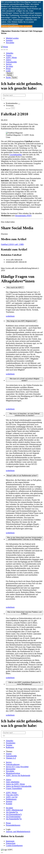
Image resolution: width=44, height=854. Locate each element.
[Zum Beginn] (2, 852)
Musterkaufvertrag (13, 773)
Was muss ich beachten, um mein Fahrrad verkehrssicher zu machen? (24, 414)
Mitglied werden (12, 38)
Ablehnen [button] (5, 26)
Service (9, 64)
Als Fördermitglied (13, 817)
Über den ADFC (12, 795)
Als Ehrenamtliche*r (14, 814)
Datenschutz (10, 843)
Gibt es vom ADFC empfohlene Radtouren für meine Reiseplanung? (24, 683)
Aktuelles (9, 53)
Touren (8, 55)
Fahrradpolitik (11, 62)
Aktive (8, 60)
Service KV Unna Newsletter (17, 767)
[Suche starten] (4, 98)
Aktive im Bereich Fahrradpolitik (18, 786)
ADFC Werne (11, 57)
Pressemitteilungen (13, 825)
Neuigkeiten (10, 743)
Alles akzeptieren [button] (25, 26)
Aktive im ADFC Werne (15, 784)
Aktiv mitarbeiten (12, 782)
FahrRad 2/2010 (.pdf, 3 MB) (12, 244)
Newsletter (10, 43)
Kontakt (9, 804)
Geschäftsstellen (15, 155)
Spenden (9, 40)
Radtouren (10, 747)
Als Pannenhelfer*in (14, 819)
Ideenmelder (10, 769)
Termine (9, 745)
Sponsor (9, 801)
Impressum (10, 841)
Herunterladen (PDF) (23, 216)
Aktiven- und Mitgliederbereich (18, 831)
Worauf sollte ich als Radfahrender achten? (22, 475)
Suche (8, 77)
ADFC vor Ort (11, 797)
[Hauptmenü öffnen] (7, 49)
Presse (8, 68)
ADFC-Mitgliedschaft (14, 810)
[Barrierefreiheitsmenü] (2, 49)
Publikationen (11, 799)
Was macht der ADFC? (15, 287)
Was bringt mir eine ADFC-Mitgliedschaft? (21, 321)
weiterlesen (10, 316)
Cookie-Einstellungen (14, 845)
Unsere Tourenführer (14, 788)
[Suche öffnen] (4, 49)
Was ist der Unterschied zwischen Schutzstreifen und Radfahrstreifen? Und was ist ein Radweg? (24, 538)
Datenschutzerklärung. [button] (9, 24)
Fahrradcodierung (13, 764)
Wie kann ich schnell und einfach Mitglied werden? (24, 379)
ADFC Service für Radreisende (18, 775)
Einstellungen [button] (14, 26)
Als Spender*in (12, 812)
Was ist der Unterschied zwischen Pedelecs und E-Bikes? (24, 613)
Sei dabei (9, 66)
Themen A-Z (11, 758)
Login (8, 71)
